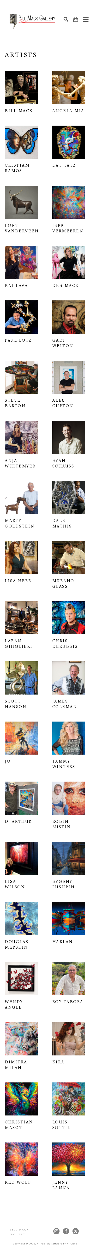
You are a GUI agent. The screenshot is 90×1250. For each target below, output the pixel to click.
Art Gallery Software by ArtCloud (57, 1244)
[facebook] (66, 1231)
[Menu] (86, 19)
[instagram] (56, 1231)
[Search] (66, 19)
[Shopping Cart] (75, 19)
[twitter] (75, 1231)
